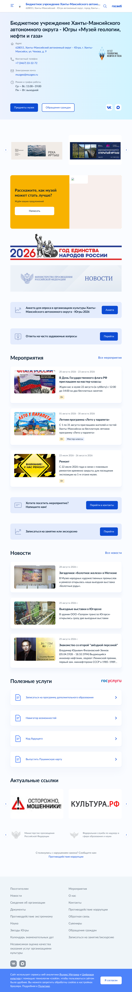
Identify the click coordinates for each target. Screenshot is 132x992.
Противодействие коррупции (66, 856)
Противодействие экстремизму (31, 916)
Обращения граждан (83, 930)
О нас (72, 895)
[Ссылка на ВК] (109, 107)
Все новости (113, 553)
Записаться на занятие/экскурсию (91, 937)
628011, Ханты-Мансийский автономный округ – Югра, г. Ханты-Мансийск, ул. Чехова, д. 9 (54, 49)
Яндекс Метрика (69, 974)
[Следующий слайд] (126, 150)
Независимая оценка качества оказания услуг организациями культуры (30, 948)
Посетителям (19, 888)
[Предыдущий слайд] (6, 150)
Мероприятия (78, 888)
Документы (18, 909)
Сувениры (75, 923)
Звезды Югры (19, 930)
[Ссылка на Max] (118, 107)
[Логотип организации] (20, 6)
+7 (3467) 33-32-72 (26, 63)
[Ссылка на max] (22, 963)
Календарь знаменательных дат (32, 937)
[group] (36, 150)
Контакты (75, 902)
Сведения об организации (27, 902)
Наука (14, 923)
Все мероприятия (110, 357)
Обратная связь (79, 916)
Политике (44, 986)
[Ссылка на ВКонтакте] (13, 963)
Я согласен (111, 980)
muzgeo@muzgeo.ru (26, 74)
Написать (34, 211)
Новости (16, 895)
